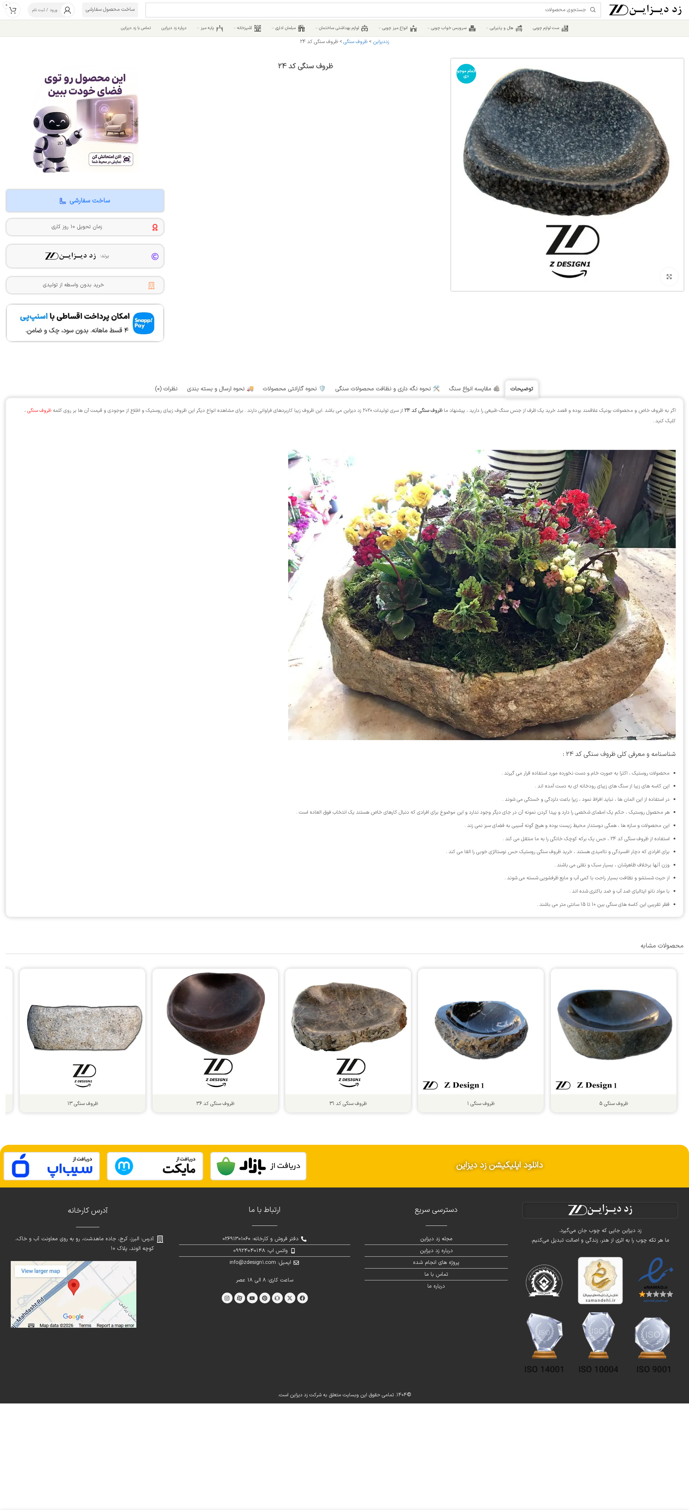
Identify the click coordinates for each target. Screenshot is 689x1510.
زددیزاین (381, 42)
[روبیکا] (277, 1298)
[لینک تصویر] (258, 1166)
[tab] (522, 389)
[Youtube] (252, 1298)
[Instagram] (227, 1298)
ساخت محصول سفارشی (110, 9)
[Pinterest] (264, 1298)
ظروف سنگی (355, 42)
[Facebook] (302, 1298)
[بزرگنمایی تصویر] (669, 277)
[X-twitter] (290, 1298)
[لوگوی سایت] (646, 9)
